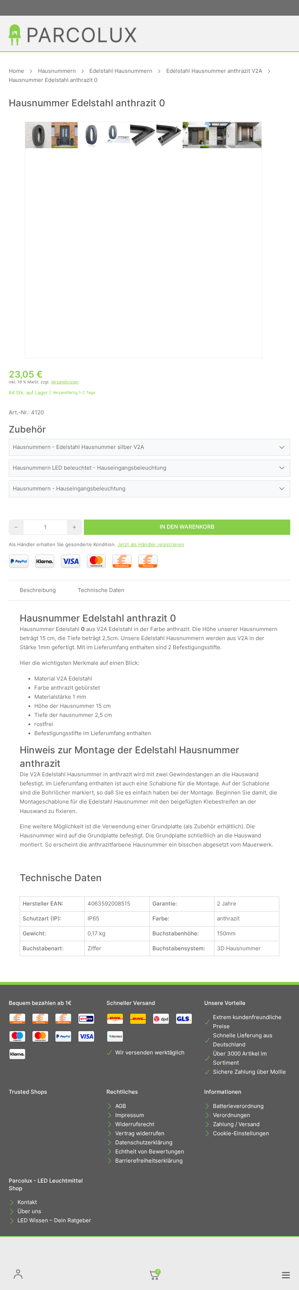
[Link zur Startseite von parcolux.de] (72, 35)
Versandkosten (64, 381)
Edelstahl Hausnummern (120, 71)
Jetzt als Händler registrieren (150, 544)
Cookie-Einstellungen (241, 1133)
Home (16, 71)
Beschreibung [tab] (38, 590)
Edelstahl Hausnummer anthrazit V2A (214, 71)
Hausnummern (57, 71)
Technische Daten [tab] (101, 590)
